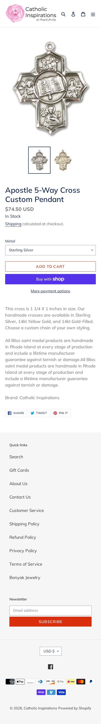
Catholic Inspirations (40, 708)
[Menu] (93, 13)
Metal (10, 241)
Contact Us (20, 497)
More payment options (50, 291)
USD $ (49, 651)
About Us (18, 483)
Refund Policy (22, 537)
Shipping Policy (24, 524)
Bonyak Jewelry (24, 577)
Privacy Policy (23, 550)
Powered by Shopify (74, 708)
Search (16, 456)
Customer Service (26, 510)
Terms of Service (25, 564)
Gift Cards (19, 470)
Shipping (13, 223)
